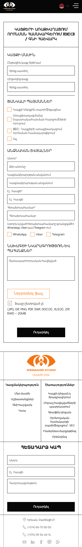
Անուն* (12, 158)
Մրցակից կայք (17, 79)
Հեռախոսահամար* (21, 207)
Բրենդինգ (59, 437)
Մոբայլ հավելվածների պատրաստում (60, 404)
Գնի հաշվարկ (22, 405)
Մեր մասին (22, 393)
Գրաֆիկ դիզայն (59, 412)
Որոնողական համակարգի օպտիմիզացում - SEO (60, 421)
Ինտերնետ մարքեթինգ (59, 431)
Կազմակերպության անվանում (29, 175)
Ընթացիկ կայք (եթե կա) (24, 62)
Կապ (22, 410)
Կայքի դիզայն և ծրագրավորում (59, 395)
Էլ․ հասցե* (14, 191)
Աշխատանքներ (22, 399)
